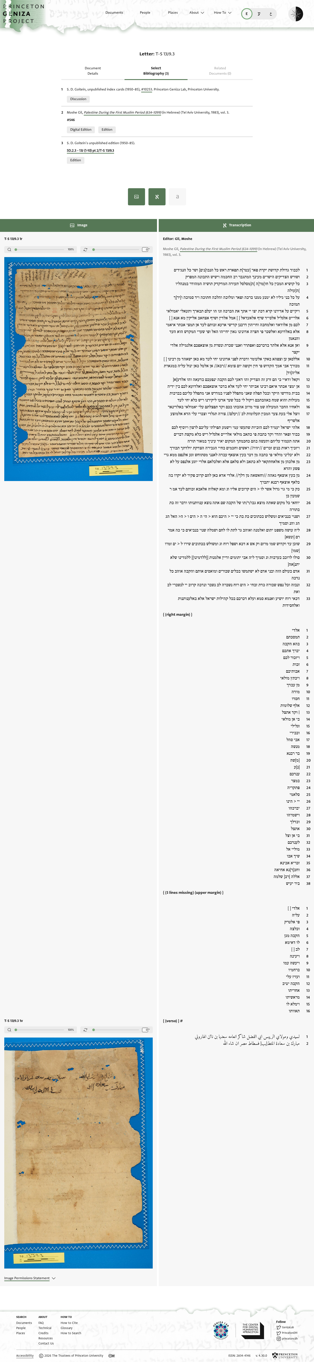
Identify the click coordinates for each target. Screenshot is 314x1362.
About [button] (194, 12)
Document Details (93, 71)
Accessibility (25, 1356)
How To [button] (220, 12)
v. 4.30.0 (261, 1356)
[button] (25, 16)
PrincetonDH (289, 1333)
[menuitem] (110, 14)
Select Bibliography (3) (156, 71)
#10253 (146, 89)
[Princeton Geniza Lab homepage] (224, 1330)
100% (71, 249)
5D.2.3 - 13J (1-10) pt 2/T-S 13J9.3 (90, 150)
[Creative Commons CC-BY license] (111, 1356)
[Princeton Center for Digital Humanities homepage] (256, 1330)
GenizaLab (288, 1327)
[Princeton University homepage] (285, 1355)
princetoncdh (290, 1338)
